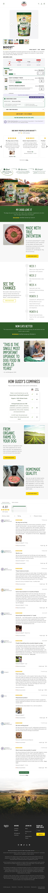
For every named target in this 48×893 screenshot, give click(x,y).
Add (41, 81)
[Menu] (3, 3)
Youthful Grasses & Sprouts (27, 739)
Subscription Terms (28, 837)
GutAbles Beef (12, 82)
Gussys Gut (8, 887)
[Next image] (36, 24)
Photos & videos (38, 516)
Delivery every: (7, 101)
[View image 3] (16, 41)
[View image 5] (26, 41)
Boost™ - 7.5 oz (32, 153)
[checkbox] (39, 516)
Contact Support (16, 829)
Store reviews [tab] (15, 502)
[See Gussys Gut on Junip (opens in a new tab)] (27, 160)
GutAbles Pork (18, 82)
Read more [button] (42, 533)
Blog (26, 828)
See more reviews (24, 772)
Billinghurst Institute (17, 834)
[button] (38, 3)
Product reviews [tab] (5, 502)
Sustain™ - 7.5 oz (25, 560)
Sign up (41, 834)
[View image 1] (5, 41)
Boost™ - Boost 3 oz (25, 633)
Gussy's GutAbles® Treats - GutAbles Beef (30, 581)
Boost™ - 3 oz (24, 663)
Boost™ (22, 687)
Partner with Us (28, 832)
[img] (14, 156)
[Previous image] (11, 24)
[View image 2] (10, 41)
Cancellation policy (41, 888)
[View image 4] (21, 41)
